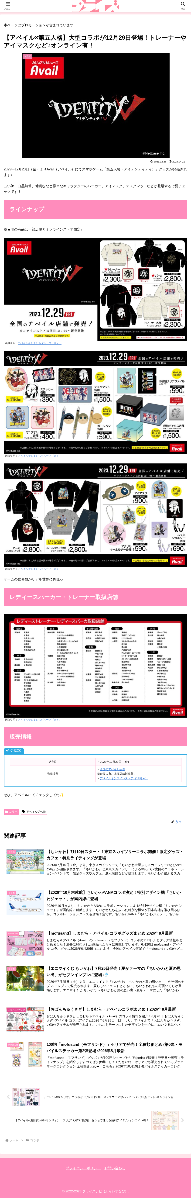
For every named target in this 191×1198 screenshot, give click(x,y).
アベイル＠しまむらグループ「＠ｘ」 (39, 343)
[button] (176, 791)
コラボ (13, 811)
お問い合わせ (114, 1168)
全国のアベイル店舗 (112, 769)
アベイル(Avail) (36, 811)
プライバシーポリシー (83, 1168)
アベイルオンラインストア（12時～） (124, 778)
